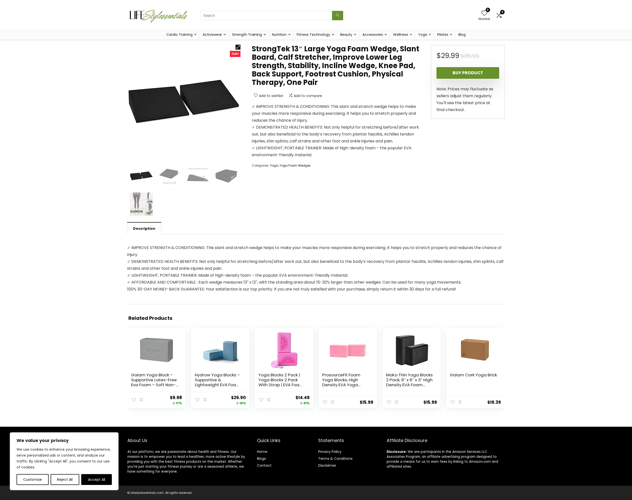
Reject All (65, 479)
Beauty (346, 34)
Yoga (422, 34)
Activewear (212, 34)
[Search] (337, 15)
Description (144, 228)
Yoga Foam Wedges (295, 165)
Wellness (400, 34)
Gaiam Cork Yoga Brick (473, 375)
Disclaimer (327, 465)
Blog (462, 34)
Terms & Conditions (335, 458)
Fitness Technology (313, 34)
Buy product (468, 73)
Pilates (442, 34)
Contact (264, 465)
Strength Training (247, 34)
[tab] (144, 228)
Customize (32, 479)
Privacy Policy (329, 451)
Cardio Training (179, 34)
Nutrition (279, 34)
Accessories (372, 34)
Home (262, 451)
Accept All (96, 479)
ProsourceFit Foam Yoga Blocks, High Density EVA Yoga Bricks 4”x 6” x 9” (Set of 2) (343, 385)
